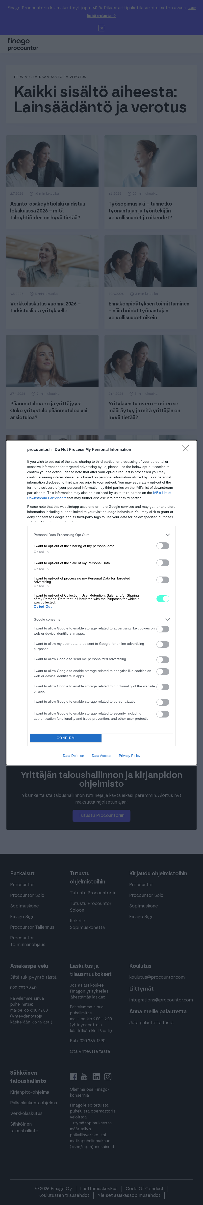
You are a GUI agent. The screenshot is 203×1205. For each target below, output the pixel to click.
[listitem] (101, 534)
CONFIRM (66, 738)
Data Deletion (73, 756)
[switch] (162, 545)
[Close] (187, 450)
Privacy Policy (129, 756)
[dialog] (101, 602)
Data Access (101, 756)
